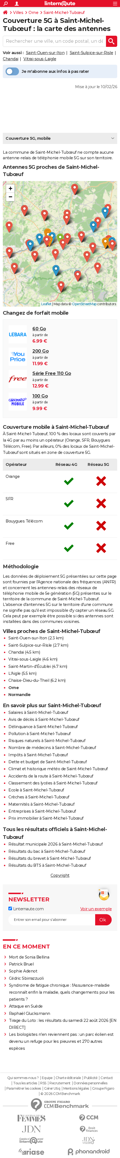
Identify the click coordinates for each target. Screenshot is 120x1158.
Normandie (19, 694)
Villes (18, 12)
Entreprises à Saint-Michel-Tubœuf (42, 811)
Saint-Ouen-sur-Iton (45, 52)
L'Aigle (14, 673)
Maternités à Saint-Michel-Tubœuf (41, 804)
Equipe (47, 1078)
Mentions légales (76, 1088)
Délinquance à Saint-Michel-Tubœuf (43, 726)
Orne (33, 12)
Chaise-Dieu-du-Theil (28, 680)
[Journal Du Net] (31, 1129)
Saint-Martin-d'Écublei (29, 666)
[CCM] (88, 1117)
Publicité (90, 1078)
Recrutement (60, 1083)
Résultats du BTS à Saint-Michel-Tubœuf (47, 865)
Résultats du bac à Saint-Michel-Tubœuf (46, 851)
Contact (106, 1078)
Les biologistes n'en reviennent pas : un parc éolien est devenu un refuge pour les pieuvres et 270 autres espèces (61, 1041)
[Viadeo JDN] (88, 1140)
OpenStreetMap (84, 304)
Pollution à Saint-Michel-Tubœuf (39, 733)
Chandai (10, 58)
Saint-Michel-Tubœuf (64, 12)
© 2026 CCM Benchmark (60, 1094)
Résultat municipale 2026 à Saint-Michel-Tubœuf (55, 844)
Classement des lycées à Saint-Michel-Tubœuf (52, 783)
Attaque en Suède (26, 1006)
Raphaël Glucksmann (29, 1013)
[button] (62, 244)
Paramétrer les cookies (23, 1088)
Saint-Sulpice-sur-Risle (91, 52)
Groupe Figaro (103, 1088)
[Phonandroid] (88, 1151)
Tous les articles (25, 1083)
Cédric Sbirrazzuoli (26, 978)
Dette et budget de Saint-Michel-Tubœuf (47, 761)
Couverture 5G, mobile (28, 138)
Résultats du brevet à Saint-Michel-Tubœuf (49, 858)
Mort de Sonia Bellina (29, 957)
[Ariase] (31, 1152)
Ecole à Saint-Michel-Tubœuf (36, 790)
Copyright (60, 875)
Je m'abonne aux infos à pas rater (55, 71)
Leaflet (46, 304)
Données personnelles (90, 1083)
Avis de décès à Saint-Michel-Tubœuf (43, 719)
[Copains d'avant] (31, 1140)
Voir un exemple (96, 908)
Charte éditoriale (68, 1078)
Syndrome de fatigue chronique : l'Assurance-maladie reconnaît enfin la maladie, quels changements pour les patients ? (62, 992)
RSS (43, 1083)
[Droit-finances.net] (88, 1129)
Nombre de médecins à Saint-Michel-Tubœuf (52, 747)
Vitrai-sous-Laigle (39, 58)
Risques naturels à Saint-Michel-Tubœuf (46, 740)
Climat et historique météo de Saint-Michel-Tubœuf (58, 768)
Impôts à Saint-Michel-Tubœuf (38, 754)
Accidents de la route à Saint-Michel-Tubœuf (50, 776)
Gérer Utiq (52, 1088)
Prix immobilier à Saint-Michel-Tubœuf (45, 818)
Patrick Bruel (21, 964)
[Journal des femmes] (31, 1118)
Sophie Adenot (23, 971)
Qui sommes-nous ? (23, 1078)
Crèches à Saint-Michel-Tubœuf (38, 797)
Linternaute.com (28, 908)
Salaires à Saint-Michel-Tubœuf (38, 712)
